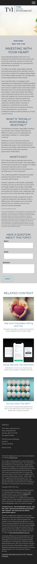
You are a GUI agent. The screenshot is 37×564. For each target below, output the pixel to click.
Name (6, 241)
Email (6, 252)
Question (6, 262)
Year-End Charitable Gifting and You (18, 324)
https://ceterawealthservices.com (19, 533)
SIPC (29, 494)
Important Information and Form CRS (14, 554)
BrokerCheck (13, 458)
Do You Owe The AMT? (18, 403)
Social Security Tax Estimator (18, 364)
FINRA (25, 494)
